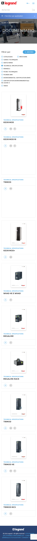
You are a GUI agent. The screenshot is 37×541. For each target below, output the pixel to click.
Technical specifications (13, 65)
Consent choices (28, 537)
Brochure (23, 56)
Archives (30, 52)
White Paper (8, 63)
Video (6, 85)
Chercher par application (13, 16)
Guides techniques (11, 59)
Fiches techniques (11, 71)
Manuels (7, 68)
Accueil (3, 22)
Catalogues (8, 56)
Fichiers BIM (8, 74)
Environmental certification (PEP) (17, 77)
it (14, 128)
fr (27, 3)
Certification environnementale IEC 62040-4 (15, 81)
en (11, 128)
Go (34, 10)
